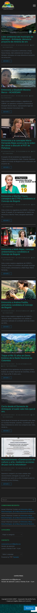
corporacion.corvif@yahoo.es (11, 544)
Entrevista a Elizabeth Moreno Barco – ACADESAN (16, 91)
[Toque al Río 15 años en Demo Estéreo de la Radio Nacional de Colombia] (18, 343)
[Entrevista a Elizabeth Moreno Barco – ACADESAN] (18, 77)
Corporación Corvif (8, 45)
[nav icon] (34, 5)
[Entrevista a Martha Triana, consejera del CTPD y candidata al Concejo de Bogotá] (18, 183)
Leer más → (6, 61)
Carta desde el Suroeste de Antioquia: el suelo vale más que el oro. (18, 409)
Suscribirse (29, 608)
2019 (34, 151)
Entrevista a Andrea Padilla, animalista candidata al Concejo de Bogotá (17, 305)
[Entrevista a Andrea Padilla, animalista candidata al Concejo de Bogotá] (18, 290)
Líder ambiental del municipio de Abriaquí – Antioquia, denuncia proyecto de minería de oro (17, 39)
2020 (32, 45)
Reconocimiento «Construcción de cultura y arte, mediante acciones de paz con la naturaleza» (18, 462)
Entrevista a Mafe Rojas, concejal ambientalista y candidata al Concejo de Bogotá (17, 251)
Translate (16, 557)
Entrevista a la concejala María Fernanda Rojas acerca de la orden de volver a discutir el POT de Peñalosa (18, 144)
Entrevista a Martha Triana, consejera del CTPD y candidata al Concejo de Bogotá (18, 198)
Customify (28, 601)
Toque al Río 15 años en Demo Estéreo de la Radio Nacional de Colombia (16, 358)
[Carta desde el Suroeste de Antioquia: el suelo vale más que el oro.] (18, 394)
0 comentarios (8, 47)
